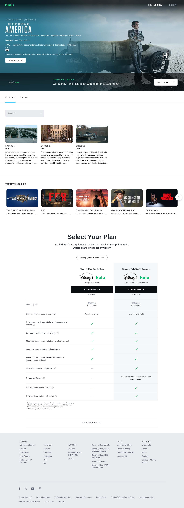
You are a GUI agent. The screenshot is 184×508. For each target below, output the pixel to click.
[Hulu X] (28, 488)
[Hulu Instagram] (40, 488)
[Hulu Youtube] (35, 488)
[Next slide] (178, 197)
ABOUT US (146, 442)
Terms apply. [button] (70, 403)
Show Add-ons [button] (89, 423)
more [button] (78, 36)
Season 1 (12, 113)
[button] (10, 96)
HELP (119, 442)
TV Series (71, 45)
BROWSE (24, 442)
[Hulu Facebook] (22, 488)
